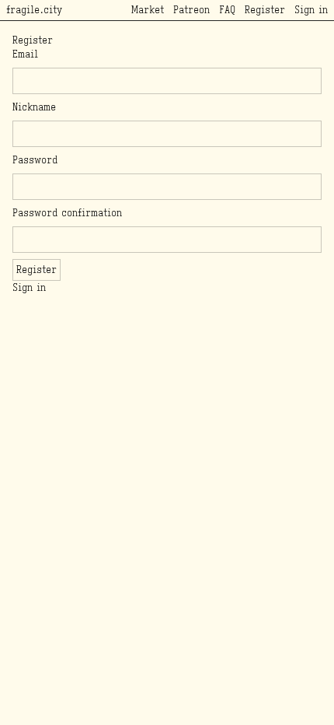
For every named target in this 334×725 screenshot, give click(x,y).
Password (34, 160)
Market (147, 10)
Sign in (311, 10)
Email (25, 54)
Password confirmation (67, 213)
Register (265, 10)
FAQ (227, 10)
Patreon (191, 10)
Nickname (34, 107)
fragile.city (34, 10)
